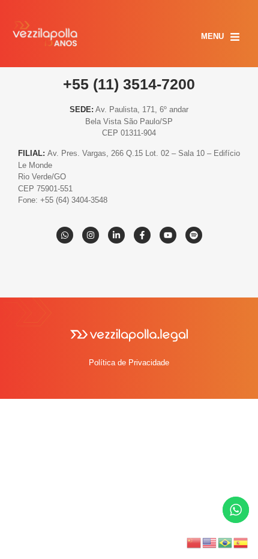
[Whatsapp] (64, 235)
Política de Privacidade (129, 362)
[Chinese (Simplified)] (194, 542)
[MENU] (235, 37)
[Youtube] (168, 235)
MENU (212, 36)
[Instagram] (90, 235)
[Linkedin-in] (116, 235)
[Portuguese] (225, 542)
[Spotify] (193, 235)
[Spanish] (241, 542)
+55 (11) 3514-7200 (129, 84)
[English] (210, 542)
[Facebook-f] (142, 235)
